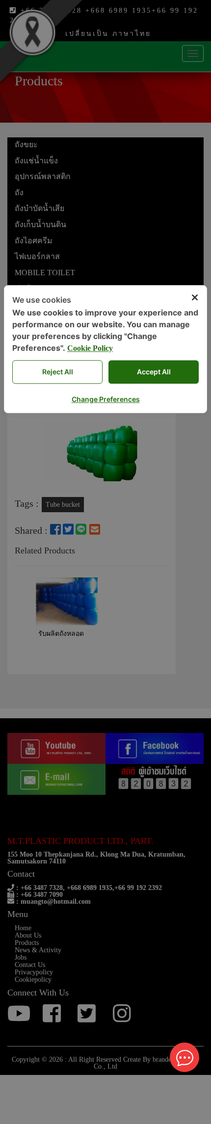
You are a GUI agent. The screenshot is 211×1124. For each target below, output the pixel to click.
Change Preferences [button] (106, 399)
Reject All (57, 371)
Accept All (154, 371)
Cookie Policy (90, 348)
